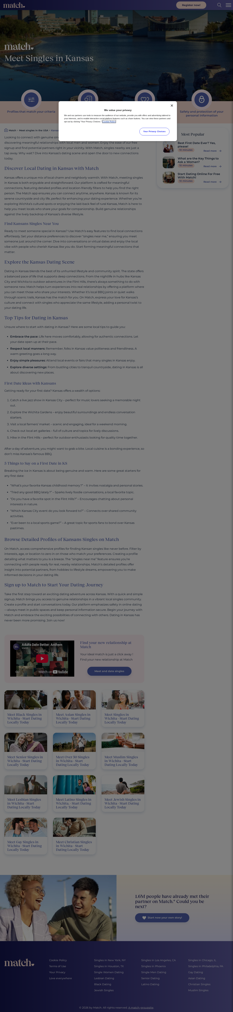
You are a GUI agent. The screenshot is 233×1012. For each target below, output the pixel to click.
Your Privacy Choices (154, 131)
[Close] (172, 106)
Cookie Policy (109, 121)
